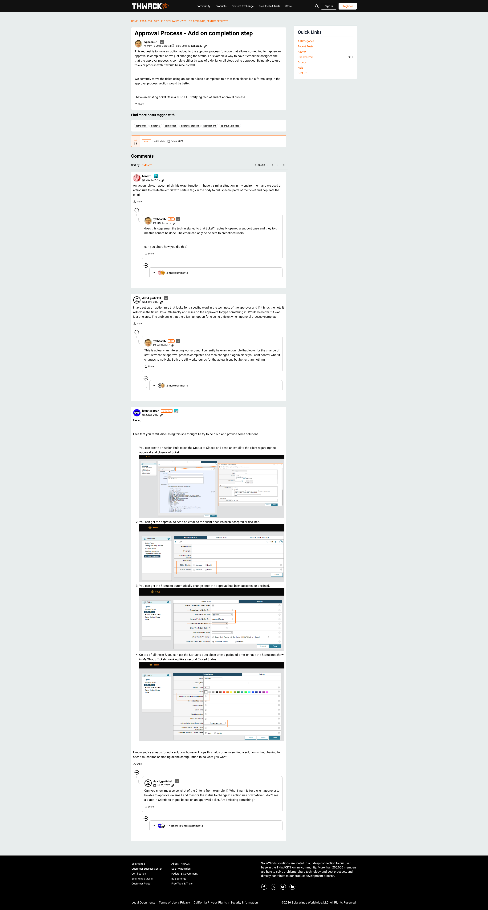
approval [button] (155, 125)
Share (139, 104)
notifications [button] (209, 125)
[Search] (316, 6)
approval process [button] (190, 125)
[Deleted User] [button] (150, 410)
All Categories (306, 40)
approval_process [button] (230, 125)
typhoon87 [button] (150, 41)
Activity (302, 51)
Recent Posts (305, 46)
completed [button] (141, 125)
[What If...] (162, 42)
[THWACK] (150, 6)
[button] (138, 44)
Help (300, 67)
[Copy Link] (205, 46)
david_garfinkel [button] (151, 298)
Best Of (302, 73)
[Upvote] (135, 139)
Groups (302, 62)
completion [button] (171, 125)
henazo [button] (146, 176)
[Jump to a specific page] (283, 165)
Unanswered (325, 57)
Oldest (146, 165)
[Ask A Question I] (156, 176)
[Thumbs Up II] (176, 411)
